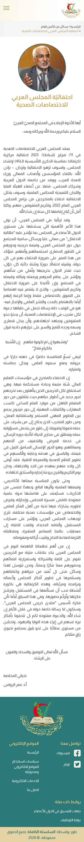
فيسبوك (63, 753)
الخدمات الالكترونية (25, 781)
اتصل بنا (33, 790)
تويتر (66, 764)
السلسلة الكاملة (41, 832)
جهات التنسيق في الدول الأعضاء (57, 811)
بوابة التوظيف (70, 820)
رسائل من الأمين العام (54, 26)
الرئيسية (75, 26)
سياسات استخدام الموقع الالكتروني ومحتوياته (25, 766)
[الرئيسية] (71, 10)
